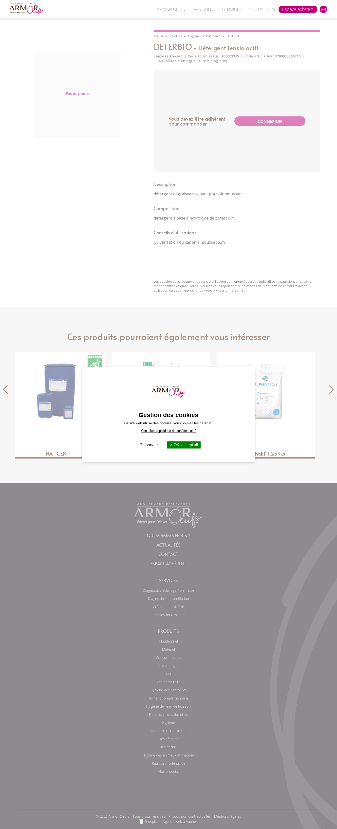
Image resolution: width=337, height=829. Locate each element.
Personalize (150, 445)
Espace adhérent (298, 9)
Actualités (262, 9)
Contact (325, 12)
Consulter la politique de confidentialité (168, 431)
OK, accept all (185, 445)
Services (232, 9)
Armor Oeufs (172, 9)
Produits (204, 9)
